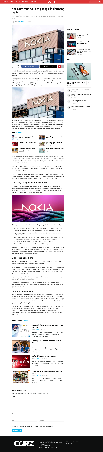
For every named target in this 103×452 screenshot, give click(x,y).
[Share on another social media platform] (62, 66)
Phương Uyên (38, 345)
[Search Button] (100, 1)
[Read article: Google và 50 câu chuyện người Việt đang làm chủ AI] (42, 144)
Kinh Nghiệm (25, 1)
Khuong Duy (22, 21)
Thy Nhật (38, 329)
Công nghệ (33, 1)
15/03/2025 (79, 37)
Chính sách (78, 441)
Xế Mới (11, 1)
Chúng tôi (72, 441)
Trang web (41, 420)
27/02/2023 (29, 21)
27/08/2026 (22, 151)
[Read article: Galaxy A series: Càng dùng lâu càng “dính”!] (71, 36)
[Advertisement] (79, 15)
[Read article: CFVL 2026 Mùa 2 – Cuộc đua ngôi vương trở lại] (71, 44)
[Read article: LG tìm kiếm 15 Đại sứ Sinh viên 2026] (15, 144)
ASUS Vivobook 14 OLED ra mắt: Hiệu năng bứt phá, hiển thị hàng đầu (84, 51)
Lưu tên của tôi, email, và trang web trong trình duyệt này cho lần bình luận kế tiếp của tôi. (33, 426)
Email (13, 420)
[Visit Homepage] (51, 2)
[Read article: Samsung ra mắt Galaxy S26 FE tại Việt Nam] (42, 150)
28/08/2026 (22, 139)
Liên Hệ (67, 441)
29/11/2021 (79, 54)
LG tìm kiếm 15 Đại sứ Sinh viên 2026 (27, 142)
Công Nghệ (19, 5)
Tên (13, 413)
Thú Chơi (17, 1)
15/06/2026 (79, 45)
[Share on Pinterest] (59, 66)
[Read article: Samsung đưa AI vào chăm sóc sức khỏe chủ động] (42, 137)
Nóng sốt (5, 1)
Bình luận (14, 396)
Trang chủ (13, 5)
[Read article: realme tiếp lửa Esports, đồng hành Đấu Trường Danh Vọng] (15, 137)
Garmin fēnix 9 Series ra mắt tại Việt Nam (80, 89)
